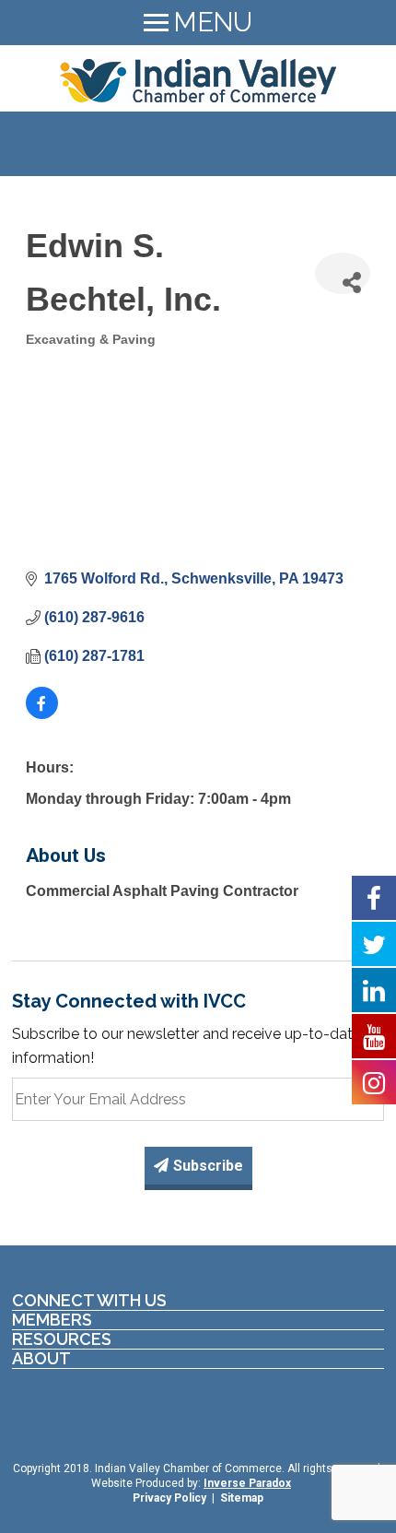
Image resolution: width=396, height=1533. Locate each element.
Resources (61, 1339)
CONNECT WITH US (89, 1300)
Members (52, 1320)
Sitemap (241, 1498)
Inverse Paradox (247, 1483)
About (41, 1359)
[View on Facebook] (42, 714)
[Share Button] (342, 273)
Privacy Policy (169, 1498)
